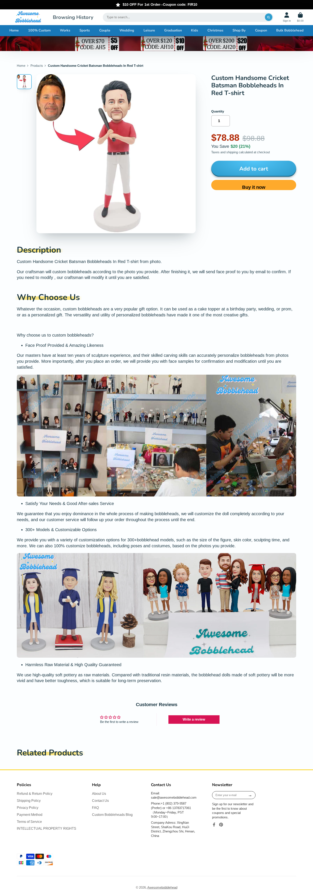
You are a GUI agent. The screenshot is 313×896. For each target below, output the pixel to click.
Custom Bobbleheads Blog (112, 814)
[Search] (268, 17)
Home (14, 30)
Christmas (215, 30)
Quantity (217, 111)
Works (65, 30)
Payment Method (29, 814)
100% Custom (39, 30)
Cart (300, 17)
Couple (104, 30)
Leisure (149, 30)
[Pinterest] (221, 824)
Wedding (126, 30)
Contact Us (100, 800)
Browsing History (73, 17)
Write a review (194, 719)
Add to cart (253, 168)
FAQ (95, 807)
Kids (194, 30)
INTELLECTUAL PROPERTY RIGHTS (46, 828)
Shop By (239, 30)
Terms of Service (29, 821)
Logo (28, 17)
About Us (99, 793)
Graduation (173, 30)
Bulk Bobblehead (290, 30)
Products (36, 65)
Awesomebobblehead (162, 887)
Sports (84, 30)
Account (287, 17)
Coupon (261, 30)
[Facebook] (214, 824)
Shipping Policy (29, 800)
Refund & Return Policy (34, 793)
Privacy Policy (27, 807)
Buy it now (253, 187)
